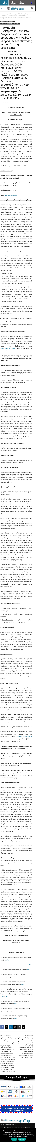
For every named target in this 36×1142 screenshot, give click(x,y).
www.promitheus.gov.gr (8, 348)
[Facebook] (2, 1027)
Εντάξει (14, 1139)
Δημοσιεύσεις (4, 14)
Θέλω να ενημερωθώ (14, 14)
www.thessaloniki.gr (11, 195)
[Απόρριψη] (34, 1135)
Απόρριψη (22, 1139)
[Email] (15, 1027)
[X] (6, 1027)
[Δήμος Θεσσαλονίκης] (15, 8)
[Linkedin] (11, 1027)
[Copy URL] (23, 1027)
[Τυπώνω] (19, 1027)
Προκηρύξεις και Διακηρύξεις (7, 21)
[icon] (17, 1122)
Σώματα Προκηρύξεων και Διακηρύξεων (10, 23)
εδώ (7, 960)
